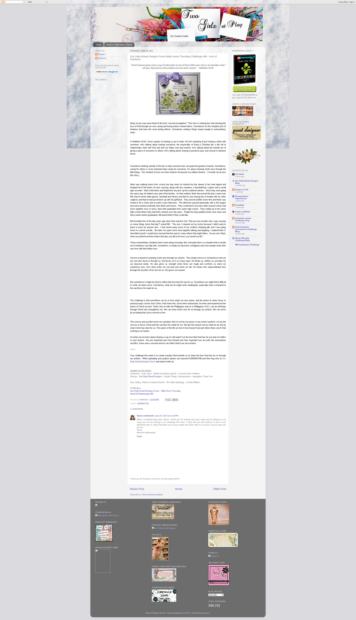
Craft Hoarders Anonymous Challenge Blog (246, 229)
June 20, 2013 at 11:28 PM (166, 416)
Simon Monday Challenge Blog (242, 239)
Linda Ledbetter (242, 212)
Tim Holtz (239, 174)
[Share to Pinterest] (176, 399)
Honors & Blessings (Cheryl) (119, 44)
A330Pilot (187, 613)
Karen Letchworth (145, 416)
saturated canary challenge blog (243, 219)
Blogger (206, 613)
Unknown (102, 58)
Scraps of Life (241, 190)
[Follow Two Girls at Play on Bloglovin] (107, 73)
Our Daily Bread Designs (150, 376)
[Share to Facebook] (174, 399)
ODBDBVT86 (143, 403)
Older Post (219, 488)
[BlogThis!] (169, 399)
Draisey (101, 54)
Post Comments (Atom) (152, 495)
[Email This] (166, 399)
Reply (139, 436)
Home (98, 44)
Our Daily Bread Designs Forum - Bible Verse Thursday (155, 391)
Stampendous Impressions (241, 197)
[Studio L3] (213, 556)
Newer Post (137, 488)
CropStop (239, 205)
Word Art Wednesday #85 (141, 394)
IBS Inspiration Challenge (247, 245)
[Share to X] (171, 399)
